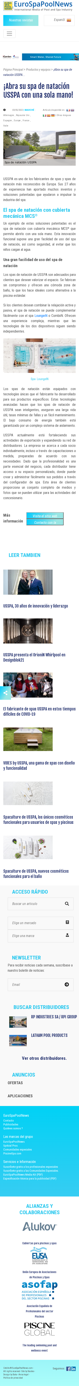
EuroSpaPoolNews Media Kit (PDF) (23, 1174)
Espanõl (60, 20)
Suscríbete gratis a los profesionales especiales (30, 1166)
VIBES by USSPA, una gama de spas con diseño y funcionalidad (39, 766)
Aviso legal (23, 1374)
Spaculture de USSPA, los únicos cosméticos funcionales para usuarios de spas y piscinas (38, 820)
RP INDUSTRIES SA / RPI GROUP (54, 1016)
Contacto (8, 1120)
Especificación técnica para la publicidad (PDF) (29, 1178)
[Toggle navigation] (9, 33)
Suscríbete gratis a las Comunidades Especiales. (31, 1170)
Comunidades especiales (17, 1149)
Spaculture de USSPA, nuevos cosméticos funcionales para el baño (36, 874)
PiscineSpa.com (12, 1153)
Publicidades (10, 1124)
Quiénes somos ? (13, 1128)
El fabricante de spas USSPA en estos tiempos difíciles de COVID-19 (39, 712)
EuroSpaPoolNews (14, 1141)
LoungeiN (40, 316)
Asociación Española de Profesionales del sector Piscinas (39, 1311)
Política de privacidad (13, 1378)
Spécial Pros (10, 1145)
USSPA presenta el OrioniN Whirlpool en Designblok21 (34, 657)
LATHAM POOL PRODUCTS (49, 1035)
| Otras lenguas (63, 115)
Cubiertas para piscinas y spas (39, 1243)
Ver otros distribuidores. (44, 1058)
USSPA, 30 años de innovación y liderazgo (35, 606)
